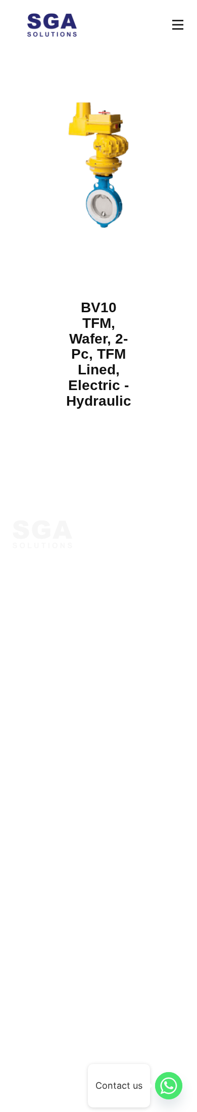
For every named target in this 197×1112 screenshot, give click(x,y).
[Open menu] (177, 24)
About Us (33, 672)
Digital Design (43, 800)
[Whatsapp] (168, 1085)
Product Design (46, 837)
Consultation (40, 691)
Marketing (34, 818)
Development (41, 855)
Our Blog (32, 709)
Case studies (41, 727)
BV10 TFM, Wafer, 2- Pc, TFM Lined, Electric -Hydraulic (98, 354)
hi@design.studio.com (61, 973)
